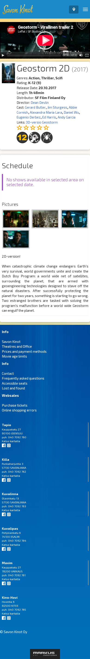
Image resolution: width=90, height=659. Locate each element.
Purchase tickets (14, 405)
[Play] (3, 55)
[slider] (34, 55)
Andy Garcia (66, 117)
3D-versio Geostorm (42, 122)
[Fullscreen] (87, 55)
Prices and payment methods (24, 351)
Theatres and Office (17, 346)
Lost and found (13, 388)
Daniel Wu (71, 112)
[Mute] (81, 55)
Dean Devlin (40, 102)
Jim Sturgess (57, 107)
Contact (8, 373)
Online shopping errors (19, 410)
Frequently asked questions (23, 378)
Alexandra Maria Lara (46, 112)
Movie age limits (14, 356)
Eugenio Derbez (29, 117)
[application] (45, 40)
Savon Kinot (11, 341)
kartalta (15, 441)
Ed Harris (49, 117)
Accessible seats (14, 383)
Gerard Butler (35, 107)
